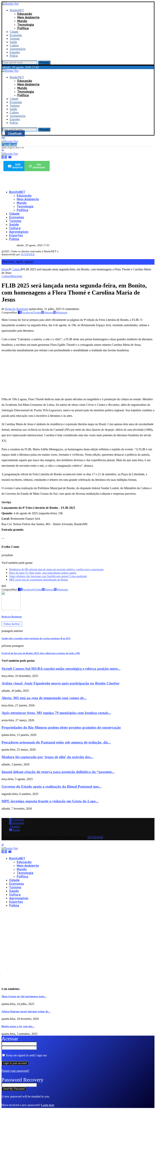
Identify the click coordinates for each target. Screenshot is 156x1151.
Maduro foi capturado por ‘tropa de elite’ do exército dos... (47, 757)
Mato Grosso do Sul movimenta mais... (24, 996)
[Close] (3, 150)
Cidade (14, 31)
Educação (24, 14)
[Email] (9, 157)
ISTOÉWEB (27, 254)
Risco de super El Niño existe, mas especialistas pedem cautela (42, 572)
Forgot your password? (15, 1070)
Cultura (14, 45)
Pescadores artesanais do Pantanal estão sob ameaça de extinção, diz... (56, 742)
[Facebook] (3, 157)
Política (23, 28)
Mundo (22, 21)
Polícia (14, 55)
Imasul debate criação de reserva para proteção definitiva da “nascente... (58, 772)
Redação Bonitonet (16, 309)
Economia (16, 35)
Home (5, 269)
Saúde (13, 42)
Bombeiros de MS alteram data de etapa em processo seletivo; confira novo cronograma (56, 569)
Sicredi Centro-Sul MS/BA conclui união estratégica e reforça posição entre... (61, 669)
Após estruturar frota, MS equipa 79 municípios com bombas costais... (56, 713)
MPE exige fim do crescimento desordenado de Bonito (38, 579)
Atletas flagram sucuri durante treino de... (26, 1011)
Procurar (44, 62)
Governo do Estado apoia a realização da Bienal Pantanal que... (52, 786)
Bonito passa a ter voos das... (18, 1026)
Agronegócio (17, 48)
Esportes (15, 52)
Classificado (15, 133)
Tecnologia (25, 24)
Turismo (15, 38)
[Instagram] (6, 157)
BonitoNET (17, 10)
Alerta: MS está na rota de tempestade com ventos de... (44, 698)
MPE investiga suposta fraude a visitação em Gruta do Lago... (50, 801)
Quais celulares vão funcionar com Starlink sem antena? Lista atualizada (48, 576)
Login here (47, 1105)
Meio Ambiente (28, 17)
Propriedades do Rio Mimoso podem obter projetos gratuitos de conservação (61, 727)
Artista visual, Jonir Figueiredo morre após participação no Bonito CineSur (60, 683)
